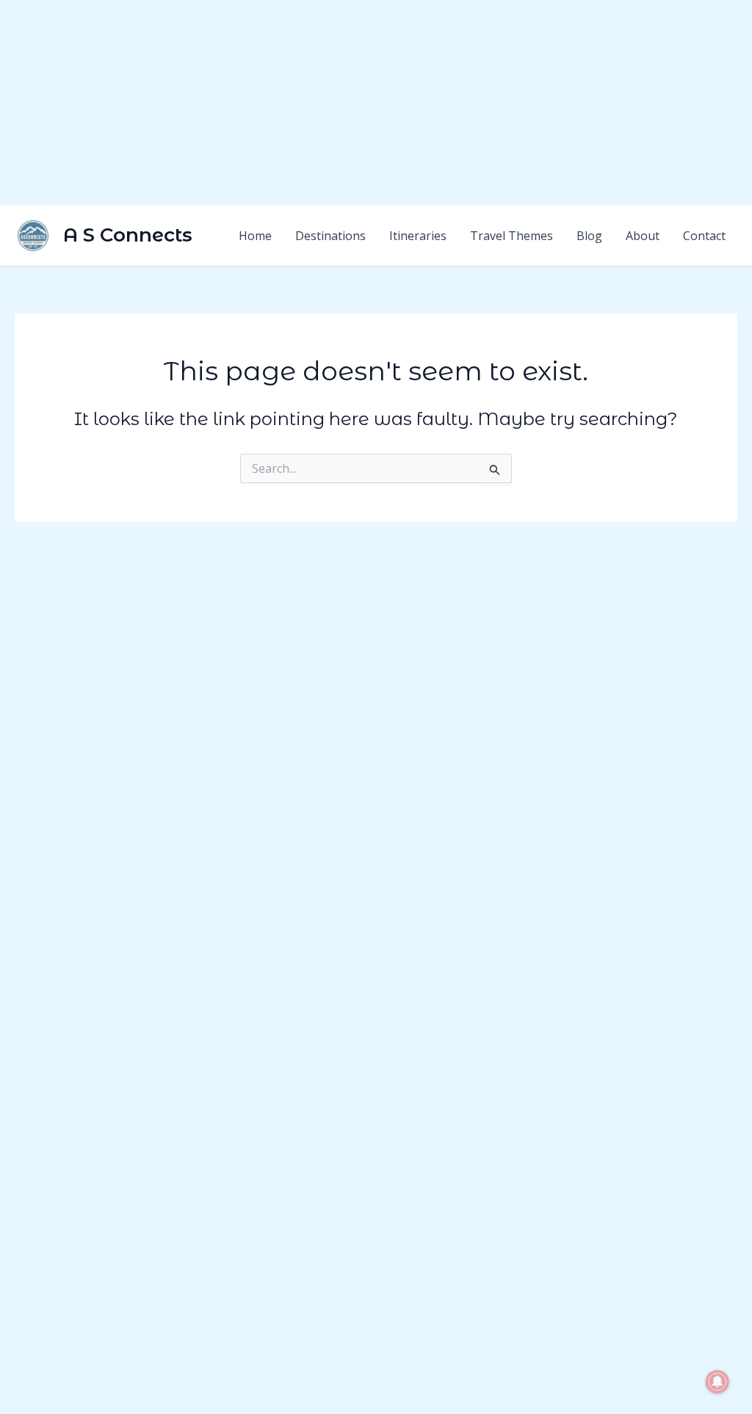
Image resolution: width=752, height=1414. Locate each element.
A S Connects (127, 235)
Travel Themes (511, 236)
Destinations (330, 236)
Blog (589, 236)
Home (255, 236)
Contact (704, 236)
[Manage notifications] (717, 1381)
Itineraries (417, 236)
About (642, 236)
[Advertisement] (376, 103)
